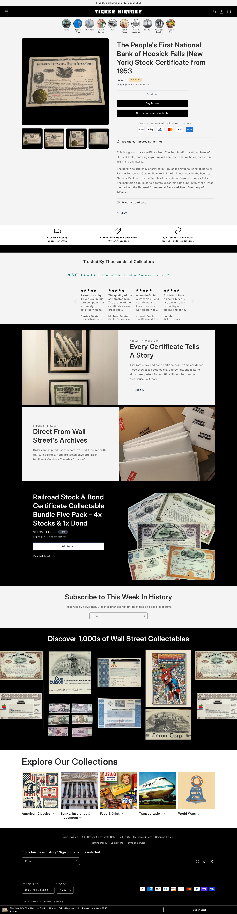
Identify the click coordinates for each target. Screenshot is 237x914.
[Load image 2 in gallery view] (54, 138)
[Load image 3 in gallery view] (76, 138)
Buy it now (152, 103)
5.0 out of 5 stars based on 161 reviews (126, 275)
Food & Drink (110, 813)
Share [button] (124, 212)
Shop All (140, 389)
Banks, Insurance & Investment (75, 815)
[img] (93, 290)
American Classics (36, 813)
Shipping (121, 84)
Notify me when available (152, 113)
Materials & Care (142, 837)
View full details (42, 556)
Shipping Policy (164, 837)
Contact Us (116, 842)
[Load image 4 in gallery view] (98, 138)
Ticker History (37, 901)
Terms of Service (136, 842)
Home (65, 837)
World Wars (187, 813)
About (74, 837)
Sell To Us (124, 837)
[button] (6, 11)
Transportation (150, 813)
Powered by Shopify (53, 901)
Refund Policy (99, 842)
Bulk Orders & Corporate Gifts (98, 837)
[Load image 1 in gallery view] (32, 138)
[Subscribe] (143, 616)
